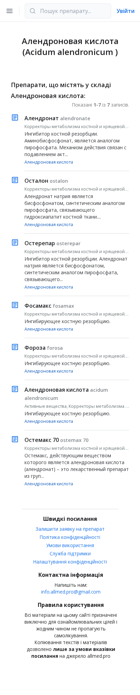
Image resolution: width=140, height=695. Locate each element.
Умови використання (70, 545)
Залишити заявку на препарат (70, 529)
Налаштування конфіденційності (70, 561)
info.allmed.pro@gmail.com (71, 591)
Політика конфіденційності (70, 537)
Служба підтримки (70, 553)
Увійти (126, 11)
